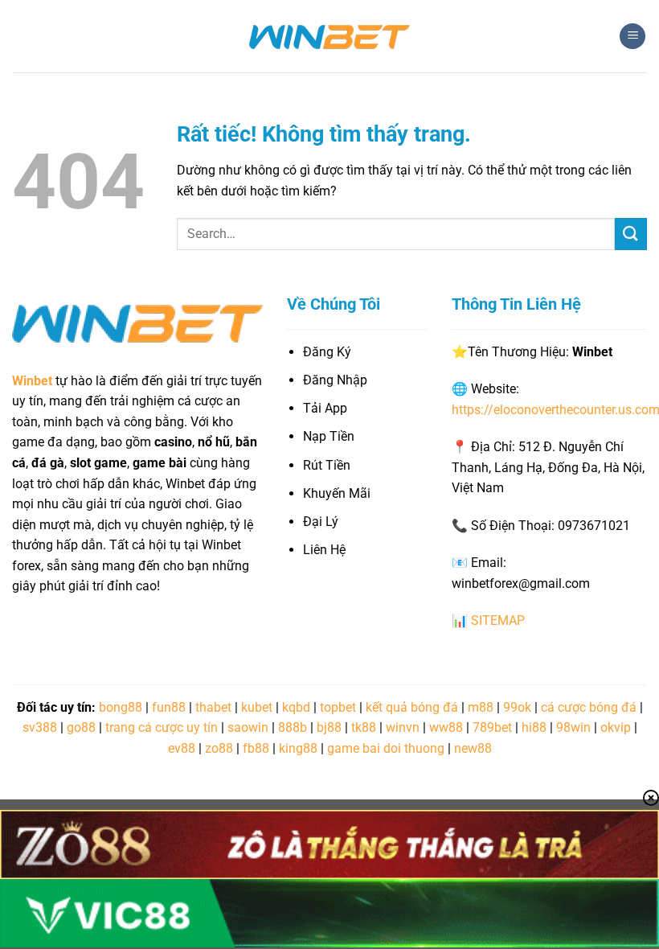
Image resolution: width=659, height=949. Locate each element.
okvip (615, 727)
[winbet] (329, 36)
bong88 (120, 707)
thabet (213, 707)
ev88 (181, 748)
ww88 (446, 727)
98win (573, 727)
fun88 (169, 707)
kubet (256, 707)
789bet (492, 727)
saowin (247, 727)
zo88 (219, 748)
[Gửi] (631, 233)
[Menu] (632, 36)
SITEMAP (498, 620)
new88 (473, 748)
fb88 (256, 748)
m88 (480, 707)
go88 (81, 727)
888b (292, 727)
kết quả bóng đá (412, 707)
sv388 (40, 727)
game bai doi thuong (385, 748)
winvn (403, 727)
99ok (517, 707)
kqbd (296, 707)
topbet (338, 707)
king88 (298, 748)
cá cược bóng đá (588, 707)
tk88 (363, 727)
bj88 (329, 727)
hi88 (534, 727)
